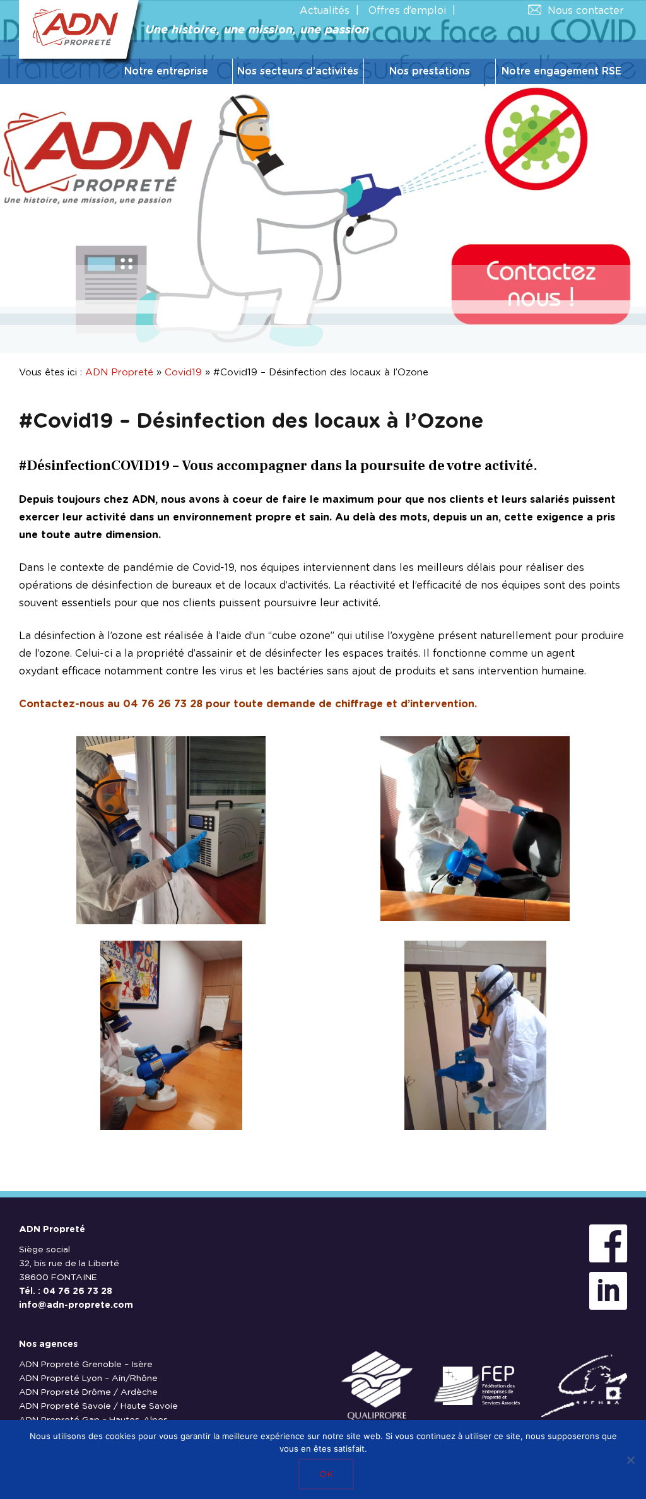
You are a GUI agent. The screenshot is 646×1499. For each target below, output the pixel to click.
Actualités (324, 11)
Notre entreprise (166, 71)
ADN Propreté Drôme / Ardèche (88, 1392)
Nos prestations (429, 71)
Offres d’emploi (407, 11)
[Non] (630, 1460)
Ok (326, 1474)
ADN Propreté (119, 372)
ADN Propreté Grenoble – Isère (86, 1364)
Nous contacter (586, 11)
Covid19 (183, 372)
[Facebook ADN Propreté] (608, 1244)
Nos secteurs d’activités (297, 71)
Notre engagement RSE (561, 71)
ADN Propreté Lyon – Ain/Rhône (88, 1378)
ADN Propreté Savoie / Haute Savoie (98, 1406)
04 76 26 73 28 (77, 1291)
